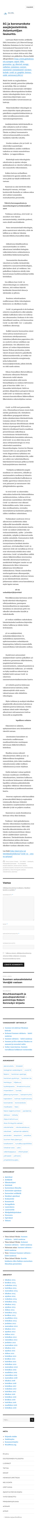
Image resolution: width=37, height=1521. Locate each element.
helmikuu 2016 (10, 1408)
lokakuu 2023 (10, 1304)
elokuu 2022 (10, 1334)
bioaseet (23, 863)
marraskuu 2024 (11, 1291)
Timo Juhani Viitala (12, 861)
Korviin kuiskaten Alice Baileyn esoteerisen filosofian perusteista (18, 1261)
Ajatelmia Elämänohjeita (12, 1492)
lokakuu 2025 (10, 1280)
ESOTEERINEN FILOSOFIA (13, 1459)
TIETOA (6, 1468)
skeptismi (18, 1135)
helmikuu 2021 (10, 1364)
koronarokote (28, 867)
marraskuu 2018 (11, 1378)
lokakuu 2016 (10, 1394)
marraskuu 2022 (11, 1326)
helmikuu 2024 (11, 1302)
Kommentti (8, 895)
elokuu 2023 (9, 1310)
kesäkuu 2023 (10, 1315)
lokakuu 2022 (10, 1329)
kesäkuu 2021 (10, 1359)
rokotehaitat (7, 872)
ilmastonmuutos (23, 1086)
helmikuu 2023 (11, 1321)
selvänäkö (8, 1135)
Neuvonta (9, 1215)
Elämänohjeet (10, 1182)
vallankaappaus (10, 1152)
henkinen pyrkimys (11, 1078)
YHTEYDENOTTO (9, 1497)
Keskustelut (9, 1199)
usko (19, 1148)
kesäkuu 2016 (10, 1400)
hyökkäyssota (9, 1086)
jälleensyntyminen (11, 1095)
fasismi (25, 865)
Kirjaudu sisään (11, 1436)
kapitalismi (8, 1099)
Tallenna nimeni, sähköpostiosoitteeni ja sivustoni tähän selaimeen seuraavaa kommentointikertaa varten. (17, 956)
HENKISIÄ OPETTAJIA (11, 1478)
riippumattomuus (11, 1119)
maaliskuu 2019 (11, 1372)
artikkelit (6, 1506)
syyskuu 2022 (10, 1332)
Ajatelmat (9, 1177)
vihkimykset (23, 1152)
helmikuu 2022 (11, 1337)
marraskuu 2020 (11, 1367)
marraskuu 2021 (11, 1345)
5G (19, 863)
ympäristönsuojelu (11, 1160)
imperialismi (8, 1090)
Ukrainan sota (9, 1148)
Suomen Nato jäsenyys (13, 1139)
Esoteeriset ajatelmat (13, 1191)
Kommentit (9, 1201)
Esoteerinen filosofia (13, 1188)
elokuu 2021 (9, 1353)
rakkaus (7, 1115)
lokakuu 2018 (10, 1381)
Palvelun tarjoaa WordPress (13, 1517)
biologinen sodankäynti (13, 1070)
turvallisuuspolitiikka (23, 1144)
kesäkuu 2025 (10, 1283)
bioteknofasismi (8, 865)
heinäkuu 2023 (10, 1313)
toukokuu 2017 (10, 1389)
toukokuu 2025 (11, 1285)
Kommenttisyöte (11, 1442)
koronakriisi (8, 1103)
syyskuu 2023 (10, 1307)
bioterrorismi (18, 865)
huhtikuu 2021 (10, 1362)
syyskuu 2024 (10, 1296)
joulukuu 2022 (10, 1323)
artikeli (5, 1511)
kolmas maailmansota (23, 1099)
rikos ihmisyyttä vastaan (18, 869)
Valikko (29, 7)
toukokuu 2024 (11, 1299)
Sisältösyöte (9, 1439)
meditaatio (8, 1107)
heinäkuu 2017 (10, 1386)
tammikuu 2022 (11, 1340)
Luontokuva (9, 1207)
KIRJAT (5, 1473)
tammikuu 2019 (11, 1375)
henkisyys (8, 1082)
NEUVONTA (7, 1482)
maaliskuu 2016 (11, 1405)
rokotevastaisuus (22, 1127)
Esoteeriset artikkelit (13, 1193)
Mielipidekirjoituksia (11, 1501)
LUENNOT (7, 1463)
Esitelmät (8, 1185)
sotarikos (14, 872)
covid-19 (28, 1070)
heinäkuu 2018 (10, 1383)
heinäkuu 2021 (10, 1356)
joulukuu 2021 (10, 1342)
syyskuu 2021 (10, 1351)
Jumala (18, 1090)
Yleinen (8, 1221)
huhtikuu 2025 (10, 1288)
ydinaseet (7, 1156)
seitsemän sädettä (21, 1131)
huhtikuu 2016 (10, 1402)
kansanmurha (19, 867)
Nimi (5, 924)
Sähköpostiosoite (11, 934)
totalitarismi (8, 1144)
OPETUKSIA (7, 1487)
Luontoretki (9, 1210)
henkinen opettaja (18, 1074)
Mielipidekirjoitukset (9, 863)
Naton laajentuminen (12, 1111)
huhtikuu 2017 (10, 1391)
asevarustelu (9, 1066)
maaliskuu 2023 (11, 1318)
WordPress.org (10, 1445)
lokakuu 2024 (10, 1293)
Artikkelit (30, 861)
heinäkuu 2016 (10, 1397)
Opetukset (9, 1218)
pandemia (6, 869)
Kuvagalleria (10, 1204)
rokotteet (7, 1131)
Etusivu (6, 1454)
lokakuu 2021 (10, 1348)
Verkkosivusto (9, 943)
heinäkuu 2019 (10, 1370)
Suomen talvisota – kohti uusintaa (18, 1039)
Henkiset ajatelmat (12, 1196)
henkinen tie (26, 1078)
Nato (16, 1107)
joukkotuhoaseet (8, 867)
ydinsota (17, 1156)
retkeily (15, 1115)
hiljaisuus (17, 1082)
